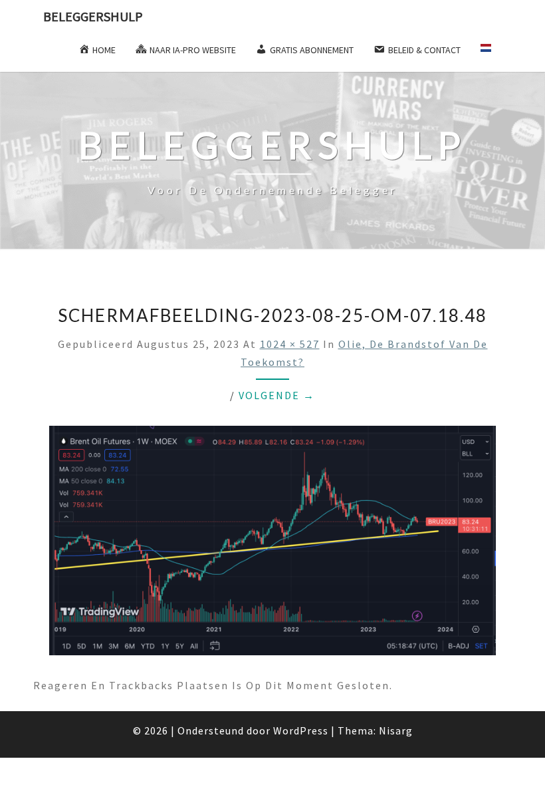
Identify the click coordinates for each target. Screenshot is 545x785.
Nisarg (396, 730)
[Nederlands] (491, 52)
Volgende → (277, 395)
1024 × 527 (290, 344)
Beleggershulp (93, 16)
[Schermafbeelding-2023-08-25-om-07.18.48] (272, 544)
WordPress (300, 730)
